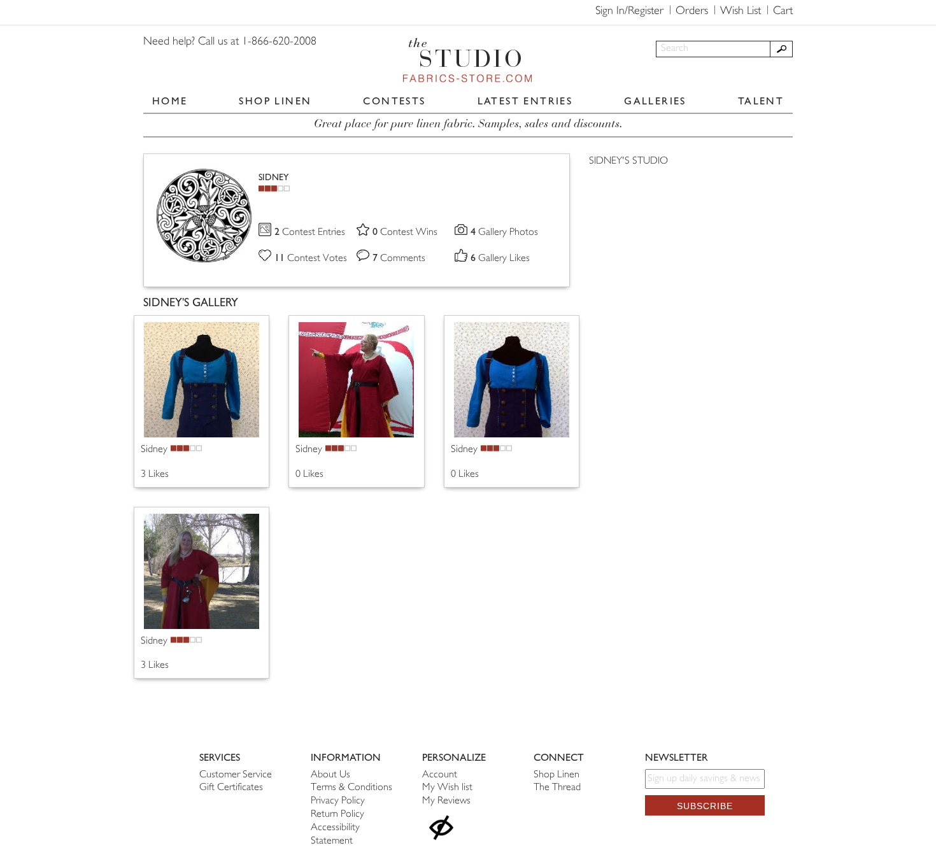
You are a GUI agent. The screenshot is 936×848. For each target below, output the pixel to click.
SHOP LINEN (275, 101)
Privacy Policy (338, 801)
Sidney (154, 450)
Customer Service (235, 775)
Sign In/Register (629, 11)
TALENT (761, 101)
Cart (783, 11)
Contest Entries (309, 232)
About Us (330, 775)
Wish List (740, 11)
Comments (398, 259)
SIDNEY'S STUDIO (628, 161)
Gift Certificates (231, 788)
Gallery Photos (504, 232)
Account (439, 775)
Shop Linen (556, 775)
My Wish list (447, 788)
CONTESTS (394, 101)
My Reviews (446, 801)
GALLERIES (655, 101)
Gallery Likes (500, 259)
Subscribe (705, 806)
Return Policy (337, 814)
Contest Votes (310, 259)
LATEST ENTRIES (525, 101)
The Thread (557, 788)
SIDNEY (273, 177)
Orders (692, 11)
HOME (170, 101)
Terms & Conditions (351, 788)
